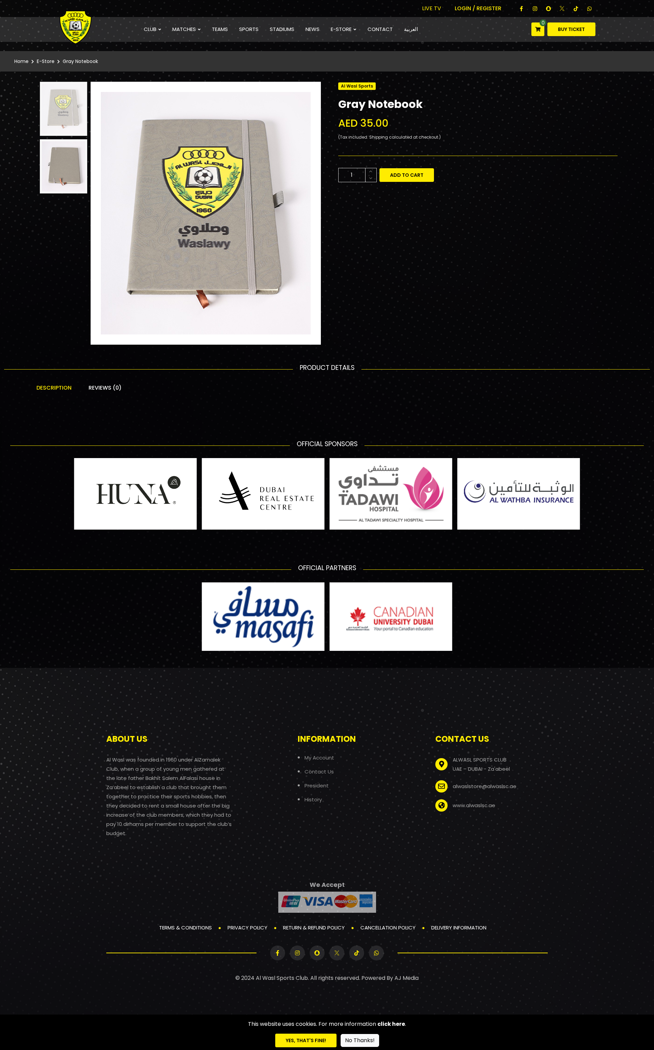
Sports (249, 29)
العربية (411, 29)
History (313, 799)
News (313, 29)
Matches (184, 29)
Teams (220, 29)
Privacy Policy (247, 927)
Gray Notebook (80, 61)
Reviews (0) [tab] (105, 388)
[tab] (63, 109)
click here (391, 1024)
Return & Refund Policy (314, 927)
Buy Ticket (571, 29)
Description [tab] (54, 388)
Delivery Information (458, 927)
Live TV (431, 8)
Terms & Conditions (185, 927)
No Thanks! (360, 1040)
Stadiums (282, 29)
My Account (319, 757)
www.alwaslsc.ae (474, 805)
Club (150, 29)
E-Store (341, 29)
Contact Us (319, 771)
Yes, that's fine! (306, 1040)
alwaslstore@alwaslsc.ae (484, 786)
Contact (380, 29)
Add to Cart (406, 175)
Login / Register (478, 8)
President (317, 785)
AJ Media (406, 978)
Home (21, 61)
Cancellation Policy (388, 927)
